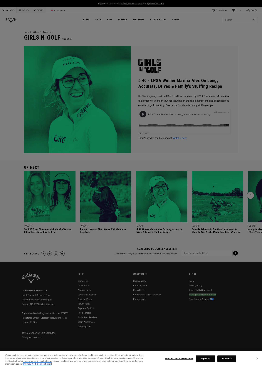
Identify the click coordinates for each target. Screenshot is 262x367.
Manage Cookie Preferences (179, 358)
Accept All (227, 358)
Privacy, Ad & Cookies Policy (37, 364)
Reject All (205, 358)
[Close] (257, 358)
